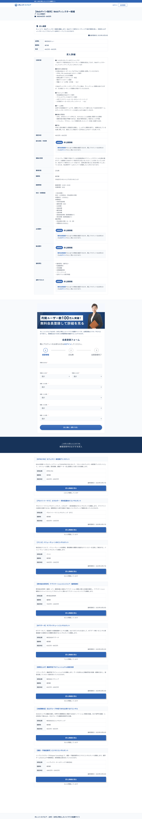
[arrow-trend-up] (35, 14)
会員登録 (122, 5)
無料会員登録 (62, 148)
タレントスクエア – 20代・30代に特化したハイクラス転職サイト (57, 817)
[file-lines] (37, 26)
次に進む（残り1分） (71, 427)
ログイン (63, 150)
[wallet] (35, 16)
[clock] (89, 35)
